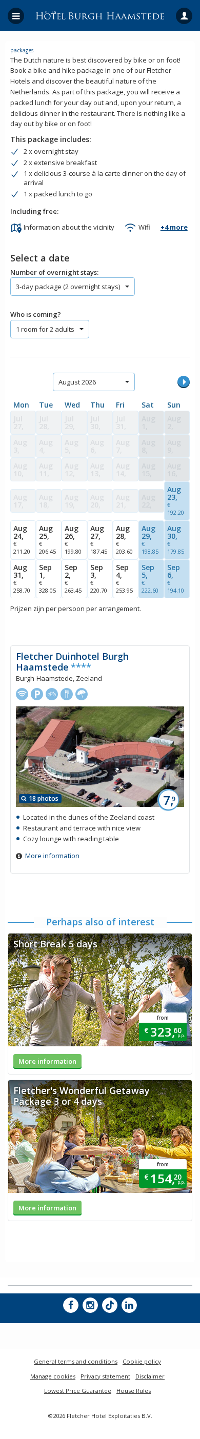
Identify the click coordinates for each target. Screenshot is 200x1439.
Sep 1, (47, 578)
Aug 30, (175, 539)
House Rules (133, 1390)
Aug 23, (175, 500)
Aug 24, (21, 539)
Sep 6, (175, 578)
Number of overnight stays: (54, 272)
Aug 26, (73, 539)
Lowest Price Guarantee (77, 1390)
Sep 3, (98, 578)
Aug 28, (124, 539)
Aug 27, (98, 539)
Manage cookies (52, 1376)
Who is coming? (35, 314)
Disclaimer (150, 1376)
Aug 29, (150, 539)
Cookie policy (142, 1361)
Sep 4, (124, 578)
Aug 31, (21, 578)
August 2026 (77, 382)
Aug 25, (47, 539)
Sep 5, (150, 578)
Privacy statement (105, 1376)
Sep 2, (73, 578)
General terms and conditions (75, 1361)
